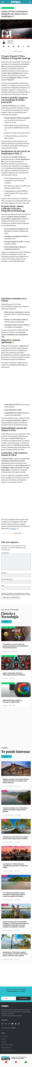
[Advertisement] (16, 280)
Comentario (5, 552)
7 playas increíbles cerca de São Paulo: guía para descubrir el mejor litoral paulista (15, 809)
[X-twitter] (9, 1023)
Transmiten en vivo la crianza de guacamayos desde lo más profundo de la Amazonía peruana (15, 646)
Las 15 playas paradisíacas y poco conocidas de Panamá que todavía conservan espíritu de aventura (14, 894)
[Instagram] (6, 1023)
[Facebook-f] (2, 1023)
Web (2, 585)
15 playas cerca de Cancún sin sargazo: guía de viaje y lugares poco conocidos (15, 837)
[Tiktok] (19, 1023)
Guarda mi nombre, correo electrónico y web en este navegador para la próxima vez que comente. (15, 594)
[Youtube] (12, 1023)
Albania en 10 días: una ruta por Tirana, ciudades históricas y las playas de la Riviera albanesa (16, 780)
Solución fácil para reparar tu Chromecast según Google (12, 701)
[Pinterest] (15, 1023)
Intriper (22, 524)
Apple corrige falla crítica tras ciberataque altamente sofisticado (14, 674)
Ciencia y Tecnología (8, 7)
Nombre (4, 572)
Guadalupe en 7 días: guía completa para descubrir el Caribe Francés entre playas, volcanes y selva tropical (15, 953)
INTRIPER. (13, 1027)
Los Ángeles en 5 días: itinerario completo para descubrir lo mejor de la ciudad (15, 865)
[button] (2, 2)
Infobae (13, 528)
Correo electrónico (7, 579)
